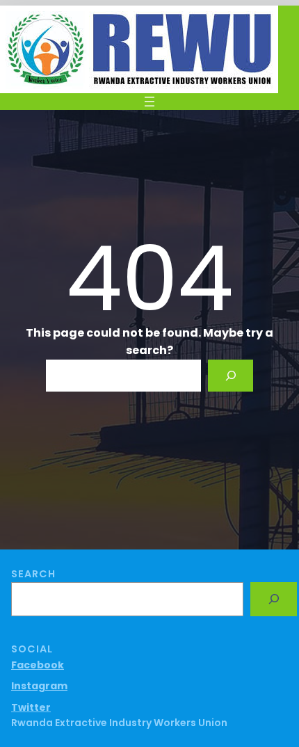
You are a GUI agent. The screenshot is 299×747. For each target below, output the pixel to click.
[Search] (230, 376)
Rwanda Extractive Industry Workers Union (119, 723)
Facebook (37, 665)
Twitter (31, 707)
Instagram (39, 686)
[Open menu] (149, 101)
